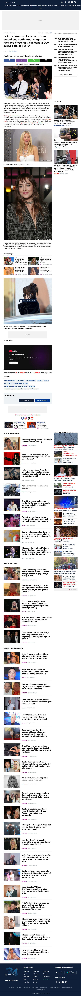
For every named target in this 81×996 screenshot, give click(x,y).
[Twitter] (75, 2)
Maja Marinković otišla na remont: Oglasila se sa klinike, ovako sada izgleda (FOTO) (35, 671)
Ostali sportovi (59, 125)
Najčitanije (65, 34)
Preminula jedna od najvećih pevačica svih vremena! (35, 779)
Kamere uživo (16, 5)
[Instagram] (69, 2)
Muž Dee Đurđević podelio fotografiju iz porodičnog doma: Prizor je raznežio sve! (36, 842)
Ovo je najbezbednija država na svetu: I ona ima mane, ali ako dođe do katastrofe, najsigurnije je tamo (36, 535)
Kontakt (18, 987)
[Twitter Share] (46, 60)
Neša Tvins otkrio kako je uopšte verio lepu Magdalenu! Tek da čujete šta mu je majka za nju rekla (36, 858)
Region (45, 974)
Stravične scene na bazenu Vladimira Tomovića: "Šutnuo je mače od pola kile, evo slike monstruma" (36, 504)
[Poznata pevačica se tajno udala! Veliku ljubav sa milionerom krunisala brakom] (12, 621)
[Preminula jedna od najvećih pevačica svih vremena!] (12, 781)
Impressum (26, 987)
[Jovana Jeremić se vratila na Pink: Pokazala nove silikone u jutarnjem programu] (12, 954)
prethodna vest (19, 422)
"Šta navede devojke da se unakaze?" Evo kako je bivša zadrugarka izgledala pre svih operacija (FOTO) (35, 605)
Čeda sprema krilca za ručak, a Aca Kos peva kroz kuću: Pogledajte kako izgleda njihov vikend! (36, 636)
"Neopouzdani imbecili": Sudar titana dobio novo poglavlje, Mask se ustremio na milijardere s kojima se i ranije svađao (36, 551)
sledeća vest (41, 422)
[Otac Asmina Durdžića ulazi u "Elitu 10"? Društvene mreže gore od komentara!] (12, 703)
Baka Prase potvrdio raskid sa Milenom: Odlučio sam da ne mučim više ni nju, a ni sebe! (35, 656)
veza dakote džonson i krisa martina (16, 383)
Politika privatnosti (54, 987)
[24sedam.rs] (9, 2)
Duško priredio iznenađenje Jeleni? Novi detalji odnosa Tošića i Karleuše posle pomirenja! (34, 812)
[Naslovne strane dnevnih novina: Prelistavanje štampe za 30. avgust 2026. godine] (66, 134)
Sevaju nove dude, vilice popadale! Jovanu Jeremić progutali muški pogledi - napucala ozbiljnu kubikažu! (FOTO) (34, 733)
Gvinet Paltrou (30, 381)
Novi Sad (46, 979)
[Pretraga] (62, 2)
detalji (46, 381)
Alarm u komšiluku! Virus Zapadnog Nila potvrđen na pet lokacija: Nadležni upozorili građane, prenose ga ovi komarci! (67, 52)
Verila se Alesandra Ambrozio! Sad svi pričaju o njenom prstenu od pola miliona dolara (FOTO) (20, 425)
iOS (16, 373)
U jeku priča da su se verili (13, 116)
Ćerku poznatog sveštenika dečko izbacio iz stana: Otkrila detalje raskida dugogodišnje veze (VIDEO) (35, 573)
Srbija (74, 5)
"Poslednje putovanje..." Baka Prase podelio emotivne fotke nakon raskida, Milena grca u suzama (35, 589)
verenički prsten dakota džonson (15, 389)
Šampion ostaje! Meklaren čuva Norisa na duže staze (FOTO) (67, 45)
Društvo (50, 5)
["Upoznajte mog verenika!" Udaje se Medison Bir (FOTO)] (12, 443)
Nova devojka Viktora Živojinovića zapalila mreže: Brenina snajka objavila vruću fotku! (35, 890)
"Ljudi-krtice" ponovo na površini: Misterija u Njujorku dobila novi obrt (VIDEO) (67, 39)
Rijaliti (40, 8)
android (22, 373)
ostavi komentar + (42, 400)
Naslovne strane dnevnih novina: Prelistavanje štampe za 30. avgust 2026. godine (65, 144)
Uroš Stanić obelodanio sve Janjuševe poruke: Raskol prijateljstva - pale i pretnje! (34, 717)
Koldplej (32, 386)
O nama (11, 987)
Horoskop (46, 977)
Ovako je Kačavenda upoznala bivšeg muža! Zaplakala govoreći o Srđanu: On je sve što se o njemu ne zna (36, 874)
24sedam (37, 373)
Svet (39, 5)
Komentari (73, 34)
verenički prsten (33, 389)
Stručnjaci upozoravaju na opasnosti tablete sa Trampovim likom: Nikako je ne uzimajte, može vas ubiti (67, 60)
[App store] (60, 972)
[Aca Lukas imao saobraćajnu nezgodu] (12, 489)
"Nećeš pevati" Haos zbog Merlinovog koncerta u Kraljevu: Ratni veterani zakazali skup (36, 937)
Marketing (35, 987)
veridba (39, 381)
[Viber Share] (21, 60)
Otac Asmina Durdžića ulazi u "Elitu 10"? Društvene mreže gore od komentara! (37, 702)
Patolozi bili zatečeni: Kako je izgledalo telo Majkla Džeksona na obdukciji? (36, 457)
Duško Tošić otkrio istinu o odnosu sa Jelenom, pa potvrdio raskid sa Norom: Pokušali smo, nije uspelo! (36, 765)
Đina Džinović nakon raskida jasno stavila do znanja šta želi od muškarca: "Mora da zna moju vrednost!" (36, 749)
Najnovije (8, 5)
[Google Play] (71, 972)
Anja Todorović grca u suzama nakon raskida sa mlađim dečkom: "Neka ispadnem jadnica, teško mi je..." (35, 906)
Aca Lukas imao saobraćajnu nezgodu (35, 487)
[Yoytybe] (72, 2)
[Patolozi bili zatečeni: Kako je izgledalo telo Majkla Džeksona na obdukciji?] (12, 458)
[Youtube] (32, 418)
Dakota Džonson (9, 381)
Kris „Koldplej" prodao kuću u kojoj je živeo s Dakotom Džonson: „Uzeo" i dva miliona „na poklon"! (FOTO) (21, 260)
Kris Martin (20, 381)
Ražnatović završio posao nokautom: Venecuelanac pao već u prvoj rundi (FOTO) (64, 121)
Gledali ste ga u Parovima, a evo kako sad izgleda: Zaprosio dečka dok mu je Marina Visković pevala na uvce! (43, 425)
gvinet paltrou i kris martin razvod (15, 386)
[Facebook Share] (9, 60)
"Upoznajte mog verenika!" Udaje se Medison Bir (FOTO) (37, 441)
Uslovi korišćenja (67, 987)
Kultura (68, 5)
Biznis (63, 5)
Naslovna (6, 32)
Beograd (46, 971)
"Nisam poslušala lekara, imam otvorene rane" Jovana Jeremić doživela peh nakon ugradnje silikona (36, 922)
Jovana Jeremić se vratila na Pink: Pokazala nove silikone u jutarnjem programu (35, 952)
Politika (23, 5)
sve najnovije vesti (66, 75)
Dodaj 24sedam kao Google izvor (29, 64)
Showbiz (34, 5)
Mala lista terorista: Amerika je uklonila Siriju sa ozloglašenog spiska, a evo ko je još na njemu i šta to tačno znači (36, 473)
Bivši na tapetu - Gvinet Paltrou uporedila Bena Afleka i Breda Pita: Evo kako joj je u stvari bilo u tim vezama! (20, 270)
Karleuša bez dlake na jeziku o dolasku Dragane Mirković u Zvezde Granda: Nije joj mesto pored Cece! (35, 796)
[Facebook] (65, 2)
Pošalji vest (43, 987)
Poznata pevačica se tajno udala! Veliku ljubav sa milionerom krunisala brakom (37, 620)
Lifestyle (57, 5)
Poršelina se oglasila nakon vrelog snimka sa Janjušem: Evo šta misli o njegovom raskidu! (36, 519)
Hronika (44, 5)
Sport (28, 5)
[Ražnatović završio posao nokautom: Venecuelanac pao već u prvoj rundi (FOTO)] (66, 112)
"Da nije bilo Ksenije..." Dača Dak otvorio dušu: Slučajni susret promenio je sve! (36, 827)
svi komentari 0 (26, 400)
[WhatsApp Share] (34, 60)
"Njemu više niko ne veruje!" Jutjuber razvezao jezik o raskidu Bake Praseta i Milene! (36, 687)
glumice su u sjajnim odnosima (32, 123)
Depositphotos (40, 989)
